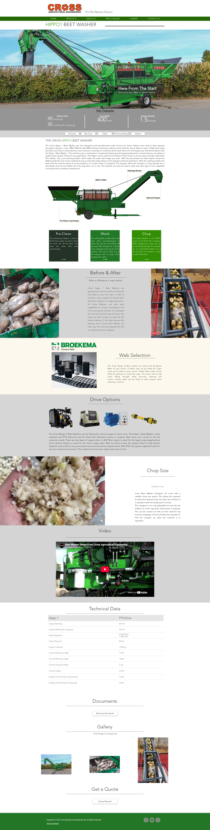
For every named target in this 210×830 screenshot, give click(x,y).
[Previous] (13, 69)
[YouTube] (152, 820)
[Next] (197, 69)
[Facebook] (146, 820)
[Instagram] (158, 820)
